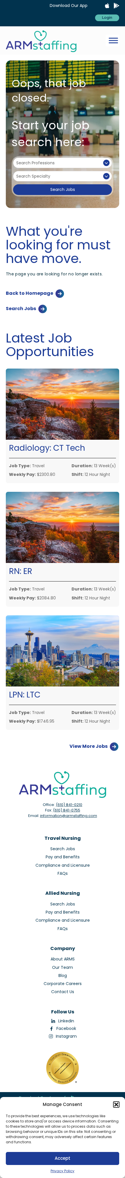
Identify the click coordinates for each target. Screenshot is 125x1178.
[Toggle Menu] (113, 40)
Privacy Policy (62, 1170)
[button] (116, 1104)
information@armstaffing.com (68, 815)
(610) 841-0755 (66, 810)
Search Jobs (62, 189)
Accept (62, 1158)
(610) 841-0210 (69, 804)
